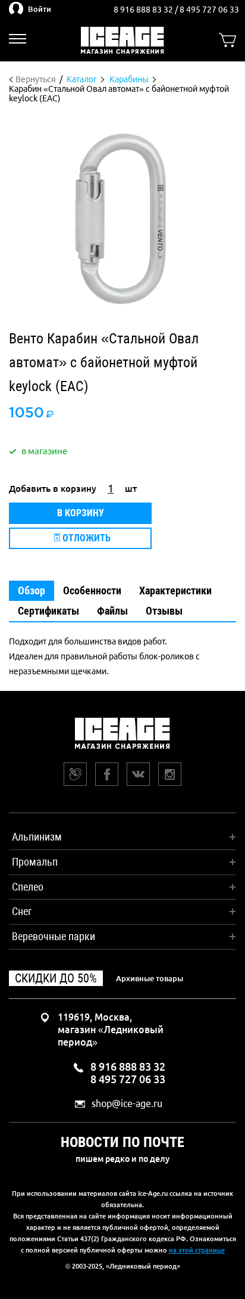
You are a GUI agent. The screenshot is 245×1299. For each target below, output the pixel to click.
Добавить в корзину (52, 488)
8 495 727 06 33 (209, 10)
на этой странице (197, 1250)
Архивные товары (149, 978)
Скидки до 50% (56, 978)
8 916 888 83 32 (144, 10)
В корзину (80, 513)
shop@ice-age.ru (127, 1104)
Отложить (85, 538)
